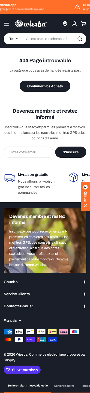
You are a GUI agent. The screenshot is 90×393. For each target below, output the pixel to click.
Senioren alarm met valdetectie (27, 385)
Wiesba (21, 354)
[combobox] (45, 38)
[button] (85, 196)
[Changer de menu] (6, 23)
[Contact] (65, 23)
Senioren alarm (64, 385)
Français (10, 320)
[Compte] (74, 23)
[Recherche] (80, 39)
